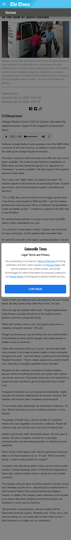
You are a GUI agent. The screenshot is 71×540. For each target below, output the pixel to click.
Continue (35, 289)
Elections (11, 12)
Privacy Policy (54, 265)
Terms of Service (46, 261)
